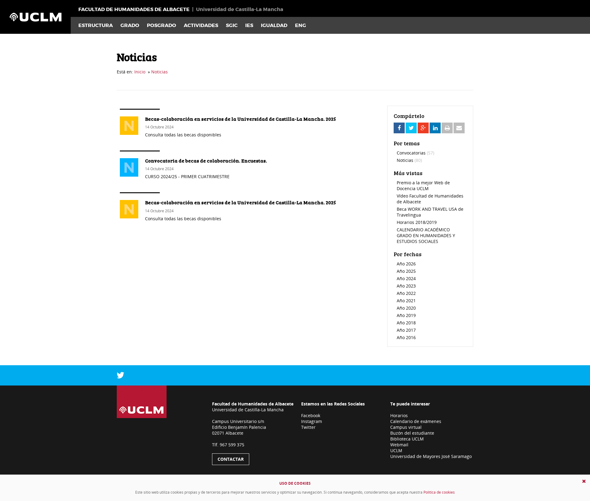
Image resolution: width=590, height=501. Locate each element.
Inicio (139, 72)
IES (249, 25)
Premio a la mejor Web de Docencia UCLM (423, 185)
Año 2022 (406, 293)
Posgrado (161, 25)
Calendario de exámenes (415, 421)
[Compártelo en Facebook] (399, 128)
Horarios (399, 415)
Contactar (231, 459)
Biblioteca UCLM (407, 439)
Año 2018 (406, 323)
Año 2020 (406, 308)
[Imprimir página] (447, 128)
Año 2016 (406, 337)
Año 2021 (406, 300)
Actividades (201, 25)
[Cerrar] (584, 481)
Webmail (399, 445)
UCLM (396, 450)
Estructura (95, 25)
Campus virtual (406, 427)
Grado (129, 25)
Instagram (311, 421)
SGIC (232, 25)
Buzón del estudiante (412, 433)
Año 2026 (406, 264)
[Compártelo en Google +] (423, 128)
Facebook (310, 415)
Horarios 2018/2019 (417, 222)
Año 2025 (406, 271)
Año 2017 (406, 330)
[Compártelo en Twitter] (411, 128)
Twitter (308, 427)
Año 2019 (406, 315)
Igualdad (274, 25)
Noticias (159, 72)
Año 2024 (406, 278)
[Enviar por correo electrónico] (459, 128)
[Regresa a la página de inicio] (35, 17)
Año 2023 (406, 286)
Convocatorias (415, 153)
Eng (300, 25)
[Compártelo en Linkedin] (435, 128)
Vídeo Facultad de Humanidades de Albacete (430, 199)
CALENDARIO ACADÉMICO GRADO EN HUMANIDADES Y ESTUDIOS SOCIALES (426, 235)
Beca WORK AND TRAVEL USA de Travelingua (430, 212)
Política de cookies (439, 492)
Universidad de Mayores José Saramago (431, 456)
